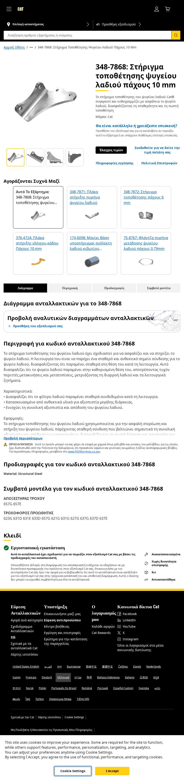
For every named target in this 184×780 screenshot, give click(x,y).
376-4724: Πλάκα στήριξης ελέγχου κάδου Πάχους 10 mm (37, 243)
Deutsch (47, 677)
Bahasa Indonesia (108, 677)
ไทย (27, 699)
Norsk (29, 688)
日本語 (144, 677)
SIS (13, 637)
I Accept (112, 771)
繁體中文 (107, 666)
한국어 (17, 688)
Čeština (123, 666)
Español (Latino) (123, 688)
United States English (26, 666)
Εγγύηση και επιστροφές (62, 633)
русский (102, 688)
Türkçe (39, 699)
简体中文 (91, 666)
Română (87, 688)
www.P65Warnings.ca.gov (84, 451)
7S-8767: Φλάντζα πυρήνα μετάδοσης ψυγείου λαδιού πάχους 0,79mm (146, 243)
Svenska (144, 688)
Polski (42, 688)
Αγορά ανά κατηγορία (27, 620)
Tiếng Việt (83, 699)
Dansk (137, 666)
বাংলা (59, 666)
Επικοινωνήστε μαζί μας (62, 614)
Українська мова (60, 699)
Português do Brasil (63, 688)
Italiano (129, 677)
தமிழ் (157, 688)
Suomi (16, 677)
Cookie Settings (74, 717)
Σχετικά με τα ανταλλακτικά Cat (24, 645)
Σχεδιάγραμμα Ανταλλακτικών (22, 628)
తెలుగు (16, 699)
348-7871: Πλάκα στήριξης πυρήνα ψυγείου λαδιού (85, 197)
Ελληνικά (63, 677)
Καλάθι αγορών (103, 626)
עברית (77, 677)
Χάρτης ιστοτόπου (24, 654)
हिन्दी (89, 677)
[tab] (15, 157)
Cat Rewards (101, 633)
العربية (48, 666)
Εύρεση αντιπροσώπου (62, 620)
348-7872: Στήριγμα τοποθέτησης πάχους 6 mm (144, 197)
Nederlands (153, 666)
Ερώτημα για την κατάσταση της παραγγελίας (65, 641)
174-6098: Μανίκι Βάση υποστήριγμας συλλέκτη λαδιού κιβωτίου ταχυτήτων (91, 243)
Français (31, 677)
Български (74, 666)
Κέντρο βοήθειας (56, 626)
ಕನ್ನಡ (156, 677)
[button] (157, 150)
